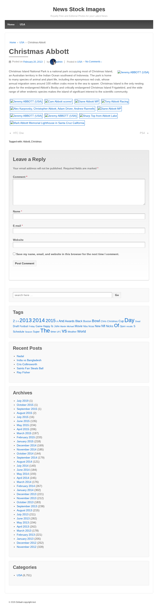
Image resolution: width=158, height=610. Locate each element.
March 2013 (24, 530)
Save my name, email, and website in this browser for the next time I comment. (67, 254)
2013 (25, 320)
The (45, 330)
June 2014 (23, 469)
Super (36, 331)
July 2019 (23, 400)
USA (22, 24)
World (81, 331)
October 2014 (25, 453)
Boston (87, 321)
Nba (85, 326)
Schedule (18, 331)
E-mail (17, 225)
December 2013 (26, 494)
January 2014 (25, 490)
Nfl (103, 326)
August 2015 (24, 412)
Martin (63, 326)
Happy (46, 326)
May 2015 (23, 425)
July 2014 (23, 465)
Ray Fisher (23, 372)
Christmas (36, 141)
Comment (20, 176)
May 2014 (23, 473)
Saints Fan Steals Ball (30, 368)
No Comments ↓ (93, 61)
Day (129, 320)
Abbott (26, 141)
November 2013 (26, 498)
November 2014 (26, 449)
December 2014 (26, 445)
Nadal (20, 356)
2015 (51, 321)
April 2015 (23, 429)
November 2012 (26, 546)
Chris (103, 321)
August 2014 (24, 461)
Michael (70, 326)
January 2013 (25, 538)
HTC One (18, 133)
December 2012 (26, 542)
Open (123, 326)
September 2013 (27, 506)
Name (16, 211)
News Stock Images (79, 9)
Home (11, 24)
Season (28, 332)
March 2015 (24, 433)
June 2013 (23, 518)
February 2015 (26, 437)
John (57, 326)
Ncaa (91, 326)
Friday (32, 326)
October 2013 (25, 502)
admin (59, 61)
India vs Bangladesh (29, 360)
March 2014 (24, 481)
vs (64, 331)
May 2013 (23, 522)
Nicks (109, 326)
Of (116, 325)
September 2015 (27, 408)
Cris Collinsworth (27, 364)
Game (39, 326)
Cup (121, 321)
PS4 (142, 133)
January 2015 (25, 441)
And (61, 321)
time (53, 331)
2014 (39, 320)
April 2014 (23, 477)
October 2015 (25, 404)
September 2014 (27, 457)
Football (24, 326)
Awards (70, 321)
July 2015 (23, 417)
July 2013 (23, 514)
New (98, 326)
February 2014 (26, 485)
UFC (59, 332)
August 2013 (24, 510)
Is (52, 326)
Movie (78, 326)
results (129, 326)
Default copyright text (25, 602)
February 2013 (26, 534)
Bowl (96, 321)
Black (78, 321)
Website (18, 239)
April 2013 (23, 526)
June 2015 (23, 421)
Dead (137, 321)
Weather (72, 331)
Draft (16, 326)
